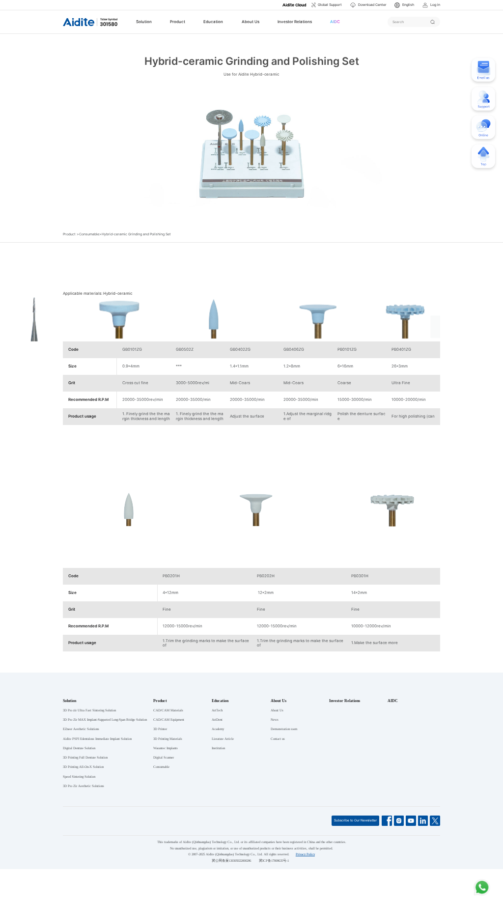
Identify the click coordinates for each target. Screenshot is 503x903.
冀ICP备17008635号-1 (274, 860)
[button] (404, 5)
